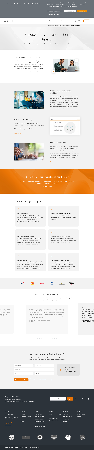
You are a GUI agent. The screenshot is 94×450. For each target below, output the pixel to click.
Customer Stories (67, 416)
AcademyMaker (38, 414)
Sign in (70, 399)
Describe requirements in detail (40, 380)
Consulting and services (75, 25)
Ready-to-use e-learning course (55, 414)
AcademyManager (39, 416)
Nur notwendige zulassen (55, 11)
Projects (65, 421)
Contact (87, 21)
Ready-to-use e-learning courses (54, 25)
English (78, 21)
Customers (65, 414)
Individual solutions (40, 421)
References (62, 20)
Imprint (21, 447)
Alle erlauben (82, 11)
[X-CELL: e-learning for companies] (8, 21)
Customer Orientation (26, 416)
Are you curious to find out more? (47, 354)
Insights (79, 416)
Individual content (66, 25)
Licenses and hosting (40, 424)
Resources (69, 20)
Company (43, 20)
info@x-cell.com (11, 419)
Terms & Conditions (13, 447)
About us (23, 414)
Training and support (40, 426)
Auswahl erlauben (70, 11)
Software (50, 20)
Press (22, 421)
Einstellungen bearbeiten (53, 14)
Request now (46, 186)
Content (56, 20)
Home (6, 447)
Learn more (16, 133)
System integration (39, 419)
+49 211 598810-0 (14, 417)
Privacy (25, 447)
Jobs (22, 419)
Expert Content (81, 414)
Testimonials (66, 419)
